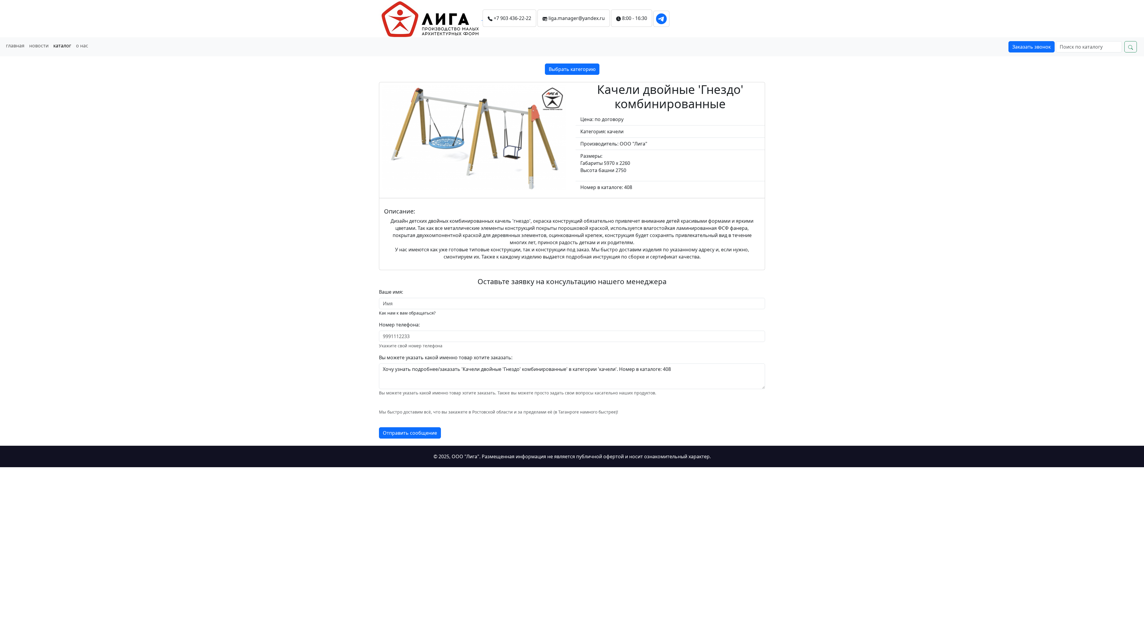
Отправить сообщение (410, 433)
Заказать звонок (1031, 47)
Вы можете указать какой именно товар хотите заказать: (445, 357)
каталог (62, 45)
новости (39, 45)
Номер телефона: (399, 324)
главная (15, 45)
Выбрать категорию (572, 69)
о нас (82, 45)
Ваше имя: (391, 292)
